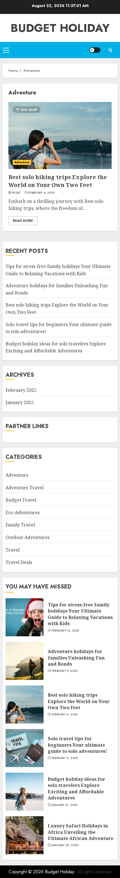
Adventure (21, 162)
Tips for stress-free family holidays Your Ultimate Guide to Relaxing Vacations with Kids (80, 614)
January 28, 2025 (65, 845)
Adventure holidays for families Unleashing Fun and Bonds (76, 657)
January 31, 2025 (65, 805)
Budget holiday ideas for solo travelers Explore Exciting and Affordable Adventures (56, 347)
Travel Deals (19, 562)
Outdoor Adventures (27, 537)
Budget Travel (21, 500)
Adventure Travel (25, 488)
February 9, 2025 (65, 671)
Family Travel (20, 525)
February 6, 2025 (41, 193)
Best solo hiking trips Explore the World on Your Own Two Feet (57, 181)
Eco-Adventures (23, 512)
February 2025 (21, 390)
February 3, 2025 (65, 758)
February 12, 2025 (65, 631)
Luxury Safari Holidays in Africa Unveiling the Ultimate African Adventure (80, 832)
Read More (23, 220)
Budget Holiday (60, 28)
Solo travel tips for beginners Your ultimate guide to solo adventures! (77, 744)
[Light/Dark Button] (94, 50)
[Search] (110, 50)
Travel (13, 550)
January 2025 (20, 402)
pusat (16, 193)
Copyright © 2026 (27, 871)
